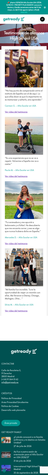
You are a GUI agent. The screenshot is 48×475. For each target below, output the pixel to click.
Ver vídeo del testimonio (16, 111)
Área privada (10, 422)
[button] (42, 19)
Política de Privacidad (11, 398)
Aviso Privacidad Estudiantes (14, 402)
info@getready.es (9, 382)
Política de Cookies (10, 406)
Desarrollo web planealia (13, 410)
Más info (24, 12)
